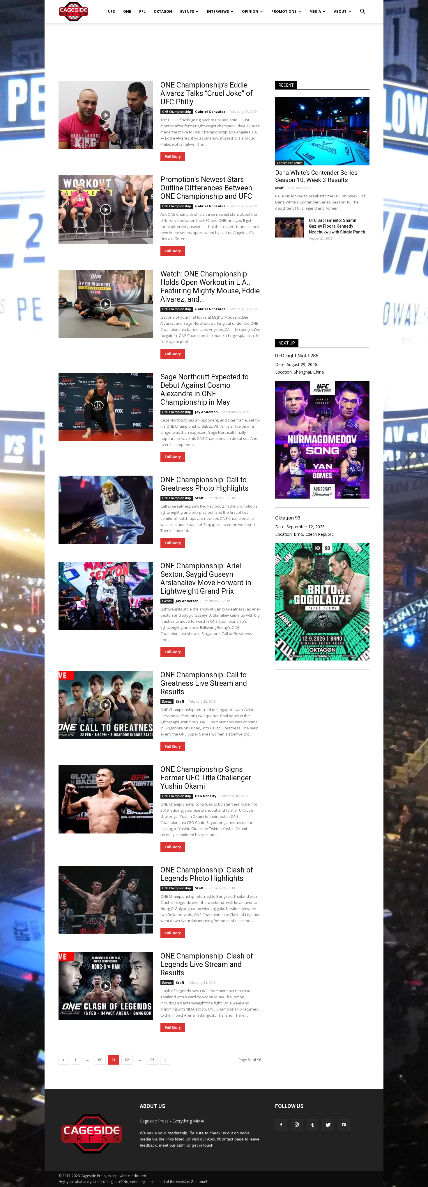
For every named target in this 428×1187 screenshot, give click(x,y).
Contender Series (290, 163)
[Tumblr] (312, 1125)
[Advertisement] (214, 43)
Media (315, 11)
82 (127, 1059)
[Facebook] (281, 1125)
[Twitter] (328, 1125)
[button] (362, 7)
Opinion (250, 11)
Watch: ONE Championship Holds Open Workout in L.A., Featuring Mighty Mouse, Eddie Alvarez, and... (210, 287)
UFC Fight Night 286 (296, 355)
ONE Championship (176, 112)
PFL (142, 11)
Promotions (283, 11)
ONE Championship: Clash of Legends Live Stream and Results (206, 964)
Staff (199, 498)
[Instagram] (297, 1125)
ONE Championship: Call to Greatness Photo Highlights (204, 484)
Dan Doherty (205, 796)
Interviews (218, 11)
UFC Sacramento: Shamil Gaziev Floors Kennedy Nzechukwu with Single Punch (337, 226)
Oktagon (163, 11)
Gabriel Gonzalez (210, 111)
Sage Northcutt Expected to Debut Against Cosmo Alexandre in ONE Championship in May (204, 389)
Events (187, 11)
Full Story (173, 156)
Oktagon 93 (287, 518)
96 (152, 1059)
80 (100, 1059)
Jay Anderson (206, 412)
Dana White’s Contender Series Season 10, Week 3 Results (316, 176)
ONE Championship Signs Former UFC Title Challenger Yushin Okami (205, 777)
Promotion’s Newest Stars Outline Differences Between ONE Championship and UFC (206, 188)
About (340, 11)
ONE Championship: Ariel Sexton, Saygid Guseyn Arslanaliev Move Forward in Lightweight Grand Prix (205, 578)
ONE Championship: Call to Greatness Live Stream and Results (203, 683)
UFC (111, 11)
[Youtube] (344, 1125)
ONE (127, 11)
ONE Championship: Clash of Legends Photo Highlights (206, 874)
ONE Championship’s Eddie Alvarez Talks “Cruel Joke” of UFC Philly (206, 93)
